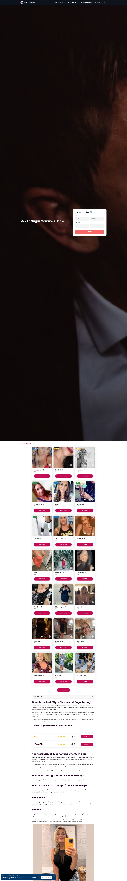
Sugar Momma (27, 443)
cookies (10, 875)
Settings (34, 877)
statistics (41, 779)
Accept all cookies (46, 877)
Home (22, 443)
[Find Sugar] (28, 2)
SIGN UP (89, 231)
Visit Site (86, 736)
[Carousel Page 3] (43, 465)
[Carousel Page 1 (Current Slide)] (84, 465)
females (39, 707)
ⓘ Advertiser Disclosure (90, 732)
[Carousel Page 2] (85, 465)
